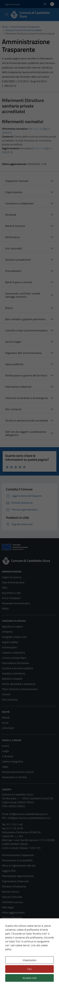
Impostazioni (29, 960)
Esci (29, 969)
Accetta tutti (30, 978)
